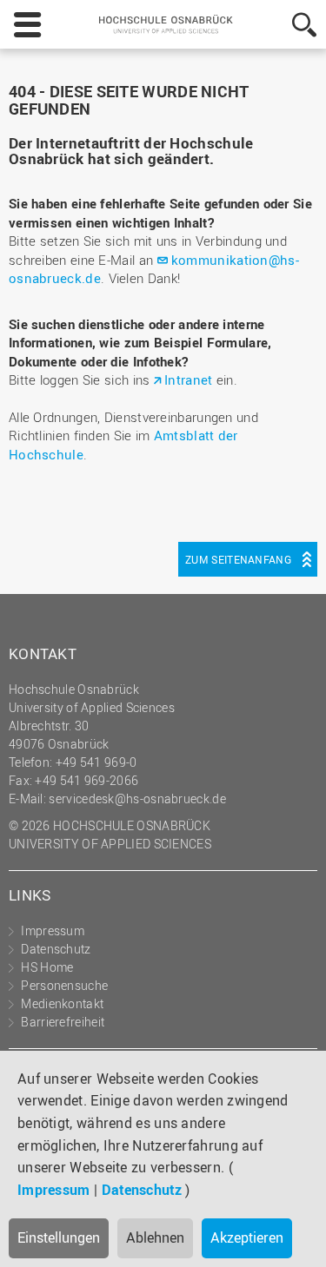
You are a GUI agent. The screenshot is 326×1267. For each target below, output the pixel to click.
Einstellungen (58, 1237)
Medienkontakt (62, 1003)
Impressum (53, 1189)
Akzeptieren (246, 1237)
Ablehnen (155, 1237)
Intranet (188, 379)
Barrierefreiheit (62, 1021)
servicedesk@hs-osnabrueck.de (137, 798)
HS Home (47, 967)
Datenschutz (142, 1189)
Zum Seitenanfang (238, 559)
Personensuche (64, 985)
